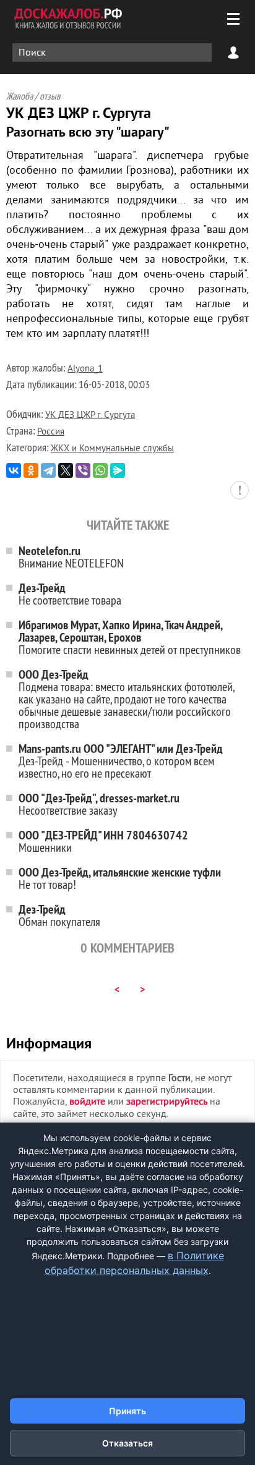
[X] (65, 470)
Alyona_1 (85, 369)
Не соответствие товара (70, 594)
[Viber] (83, 470)
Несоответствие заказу (99, 804)
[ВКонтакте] (13, 470)
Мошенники (103, 841)
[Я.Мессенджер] (117, 470)
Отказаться (127, 1443)
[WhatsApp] (100, 470)
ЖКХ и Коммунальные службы (112, 449)
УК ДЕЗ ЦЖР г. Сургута (90, 416)
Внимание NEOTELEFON (71, 557)
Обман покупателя (59, 915)
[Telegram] (48, 470)
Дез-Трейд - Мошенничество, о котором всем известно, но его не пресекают (121, 761)
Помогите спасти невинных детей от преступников (130, 637)
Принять (127, 1411)
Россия (50, 432)
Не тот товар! (120, 878)
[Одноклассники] (31, 470)
